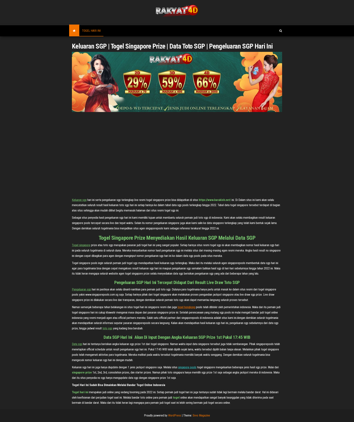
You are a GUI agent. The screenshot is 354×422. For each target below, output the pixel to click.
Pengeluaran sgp (81, 289)
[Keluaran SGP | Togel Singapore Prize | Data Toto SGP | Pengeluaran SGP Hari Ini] (74, 30)
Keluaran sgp (79, 200)
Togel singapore (81, 245)
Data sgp (77, 344)
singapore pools (187, 367)
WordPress (174, 415)
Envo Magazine (201, 415)
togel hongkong (186, 307)
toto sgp (107, 328)
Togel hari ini (91, 30)
